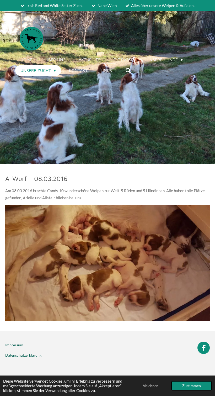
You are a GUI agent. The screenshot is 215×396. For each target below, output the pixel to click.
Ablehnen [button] (150, 386)
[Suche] (128, 70)
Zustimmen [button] (191, 386)
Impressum (14, 345)
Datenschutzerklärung (23, 355)
